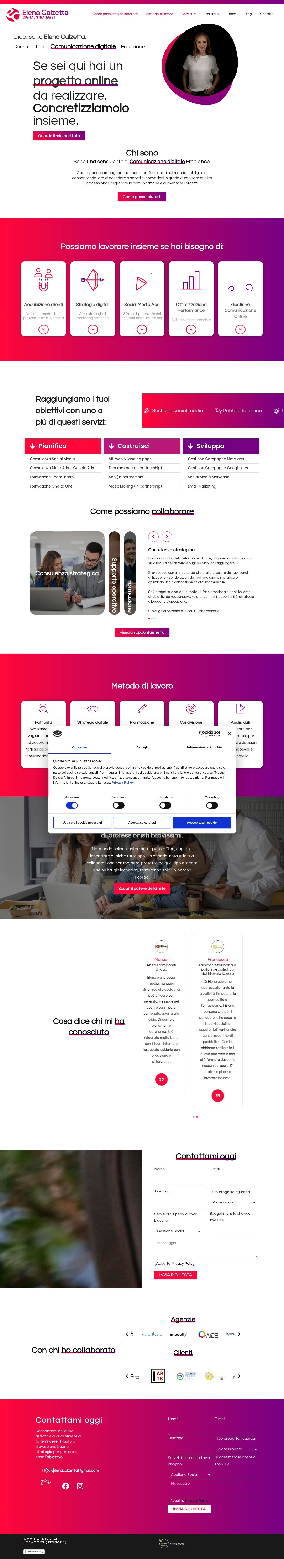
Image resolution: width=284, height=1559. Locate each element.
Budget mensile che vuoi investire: (230, 1217)
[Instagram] (80, 1486)
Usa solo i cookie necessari (82, 822)
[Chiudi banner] (229, 733)
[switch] (119, 805)
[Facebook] (65, 1486)
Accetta (175, 1264)
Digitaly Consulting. (55, 1542)
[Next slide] (240, 970)
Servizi (187, 14)
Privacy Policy (123, 782)
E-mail (215, 1169)
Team (231, 14)
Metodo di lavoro (159, 14)
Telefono (162, 1191)
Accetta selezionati (142, 822)
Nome (159, 1169)
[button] (193, 1117)
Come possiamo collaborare (115, 14)
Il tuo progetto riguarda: (230, 1192)
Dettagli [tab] (142, 747)
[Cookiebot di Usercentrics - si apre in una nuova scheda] (202, 734)
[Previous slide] (150, 970)
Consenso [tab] (79, 747)
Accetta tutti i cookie (202, 822)
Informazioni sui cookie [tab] (204, 747)
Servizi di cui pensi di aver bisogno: (175, 1217)
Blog (248, 14)
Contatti (267, 14)
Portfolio (212, 14)
